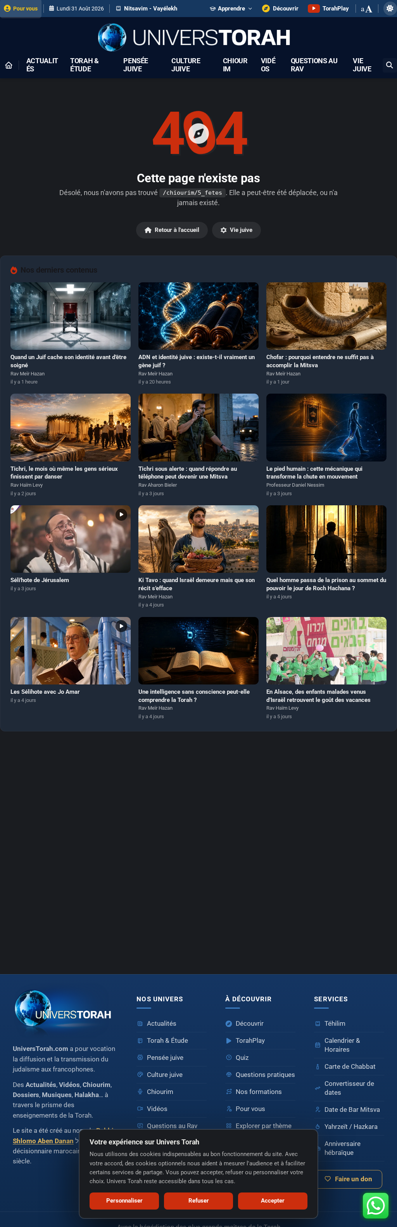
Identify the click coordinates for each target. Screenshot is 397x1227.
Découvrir (250, 1023)
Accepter (273, 1200)
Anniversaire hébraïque (343, 1148)
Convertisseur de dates (349, 1088)
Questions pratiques (265, 1074)
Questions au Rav (314, 65)
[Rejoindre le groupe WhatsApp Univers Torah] (375, 1205)
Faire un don (353, 1179)
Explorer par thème (264, 1126)
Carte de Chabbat (350, 1066)
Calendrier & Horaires (342, 1045)
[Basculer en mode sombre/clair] (390, 8)
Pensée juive (135, 65)
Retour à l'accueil (177, 229)
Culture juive (185, 65)
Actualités (42, 65)
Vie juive (362, 65)
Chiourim (235, 65)
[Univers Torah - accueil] (65, 1010)
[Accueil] (8, 65)
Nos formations (259, 1092)
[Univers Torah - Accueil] (198, 38)
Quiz (242, 1057)
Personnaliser (124, 1200)
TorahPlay (250, 1040)
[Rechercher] (390, 65)
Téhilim (335, 1023)
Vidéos (268, 65)
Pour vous (250, 1109)
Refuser (198, 1200)
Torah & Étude (84, 65)
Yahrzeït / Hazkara (351, 1126)
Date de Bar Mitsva (352, 1109)
